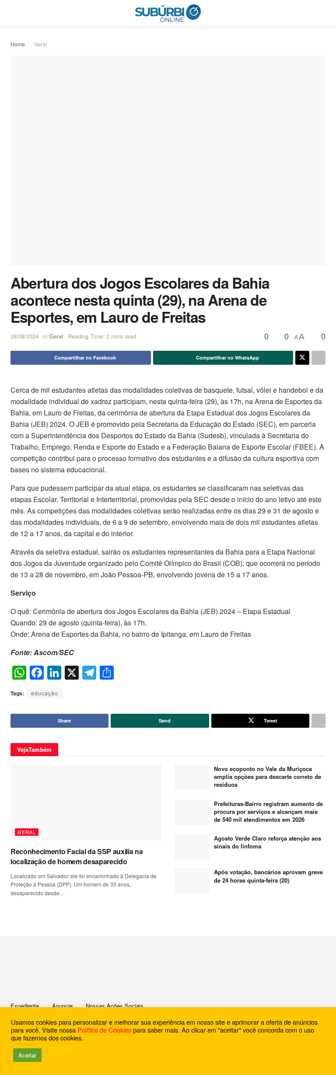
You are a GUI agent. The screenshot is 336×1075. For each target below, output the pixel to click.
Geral (40, 44)
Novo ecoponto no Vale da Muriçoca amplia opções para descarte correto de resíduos (267, 776)
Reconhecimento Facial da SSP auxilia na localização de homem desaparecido (76, 856)
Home (17, 44)
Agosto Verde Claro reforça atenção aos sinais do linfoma (267, 842)
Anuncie (62, 1006)
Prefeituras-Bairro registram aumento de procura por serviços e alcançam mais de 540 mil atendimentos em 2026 (268, 811)
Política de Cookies (104, 1029)
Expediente (24, 1006)
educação (44, 693)
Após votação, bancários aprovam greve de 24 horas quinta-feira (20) (268, 876)
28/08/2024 (24, 336)
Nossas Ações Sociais (115, 1006)
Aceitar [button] (27, 1055)
